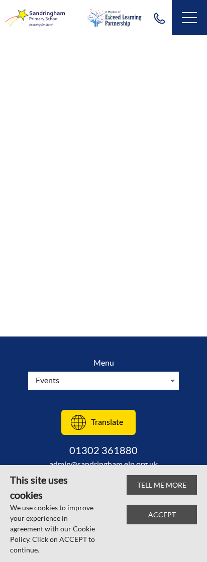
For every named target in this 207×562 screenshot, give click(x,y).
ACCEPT (162, 514)
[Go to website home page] (35, 18)
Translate (107, 421)
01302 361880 (159, 17)
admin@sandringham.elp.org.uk (103, 464)
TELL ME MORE (161, 485)
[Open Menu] (189, 17)
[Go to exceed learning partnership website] (114, 18)
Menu (103, 362)
